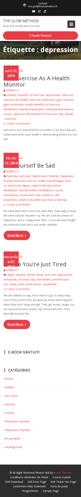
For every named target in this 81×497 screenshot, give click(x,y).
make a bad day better (46, 185)
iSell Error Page (37, 482)
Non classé (11, 396)
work (21, 284)
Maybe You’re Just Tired (35, 264)
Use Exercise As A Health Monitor (37, 81)
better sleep (35, 274)
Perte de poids (59, 486)
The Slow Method (21, 20)
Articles (8, 378)
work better (34, 284)
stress (8, 114)
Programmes (30, 491)
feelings (54, 176)
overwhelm (43, 279)
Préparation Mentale (16, 421)
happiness (66, 176)
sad (38, 195)
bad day (12, 176)
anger (11, 274)
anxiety (12, 95)
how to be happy (19, 185)
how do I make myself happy (45, 181)
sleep (13, 284)
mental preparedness (59, 109)
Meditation (11, 109)
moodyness (11, 195)
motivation (27, 195)
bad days (25, 176)
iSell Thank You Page (63, 482)
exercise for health (16, 100)
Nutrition (9, 404)
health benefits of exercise (42, 104)
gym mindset (65, 100)
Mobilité (9, 387)
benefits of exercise (31, 95)
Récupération (12, 438)
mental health (28, 190)
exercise (67, 95)
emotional (10, 279)
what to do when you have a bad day (43, 200)
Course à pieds (62, 477)
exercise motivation (42, 100)
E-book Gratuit (40, 35)
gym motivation (14, 104)
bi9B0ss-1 (13, 90)
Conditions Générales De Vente (29, 477)
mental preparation (31, 109)
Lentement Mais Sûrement (29, 486)
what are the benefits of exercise (35, 114)
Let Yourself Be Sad (29, 165)
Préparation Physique (17, 430)
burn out (50, 274)
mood (59, 190)
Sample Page (51, 491)
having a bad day (14, 181)
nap (32, 279)
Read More (15, 235)
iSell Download (14, 482)
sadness (47, 195)
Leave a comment (18, 123)
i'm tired (23, 279)
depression (53, 95)
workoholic (50, 284)
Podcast (9, 413)
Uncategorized (13, 70)
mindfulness (45, 190)
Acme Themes (63, 472)
